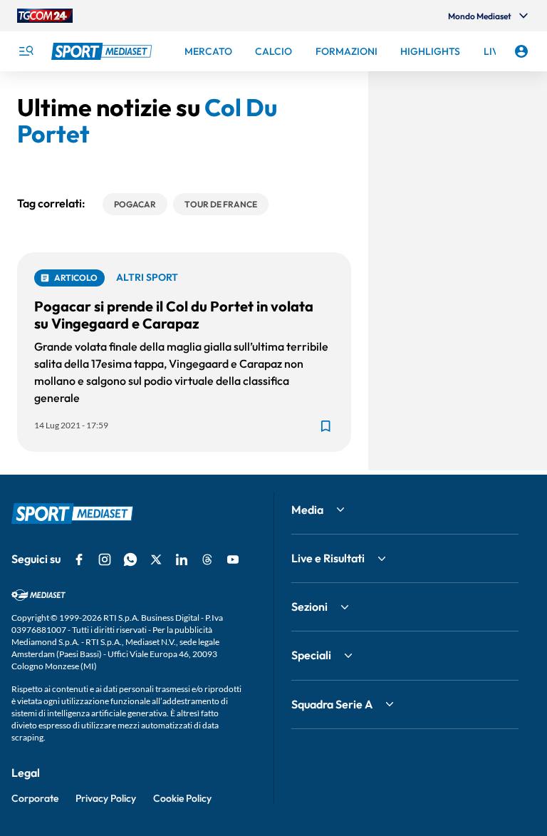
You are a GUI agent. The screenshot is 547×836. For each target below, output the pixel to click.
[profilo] (521, 51)
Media (307, 509)
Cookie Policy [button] (182, 798)
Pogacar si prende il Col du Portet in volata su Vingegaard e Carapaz (173, 314)
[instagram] (105, 559)
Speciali (311, 655)
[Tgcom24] (45, 16)
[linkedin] (181, 559)
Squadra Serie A (332, 704)
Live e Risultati (328, 558)
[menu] (25, 51)
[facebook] (79, 559)
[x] (156, 559)
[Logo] (103, 51)
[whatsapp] (130, 559)
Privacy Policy (105, 798)
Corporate (34, 798)
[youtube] (233, 559)
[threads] (207, 559)
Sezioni (309, 606)
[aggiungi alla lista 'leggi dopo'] (325, 426)
